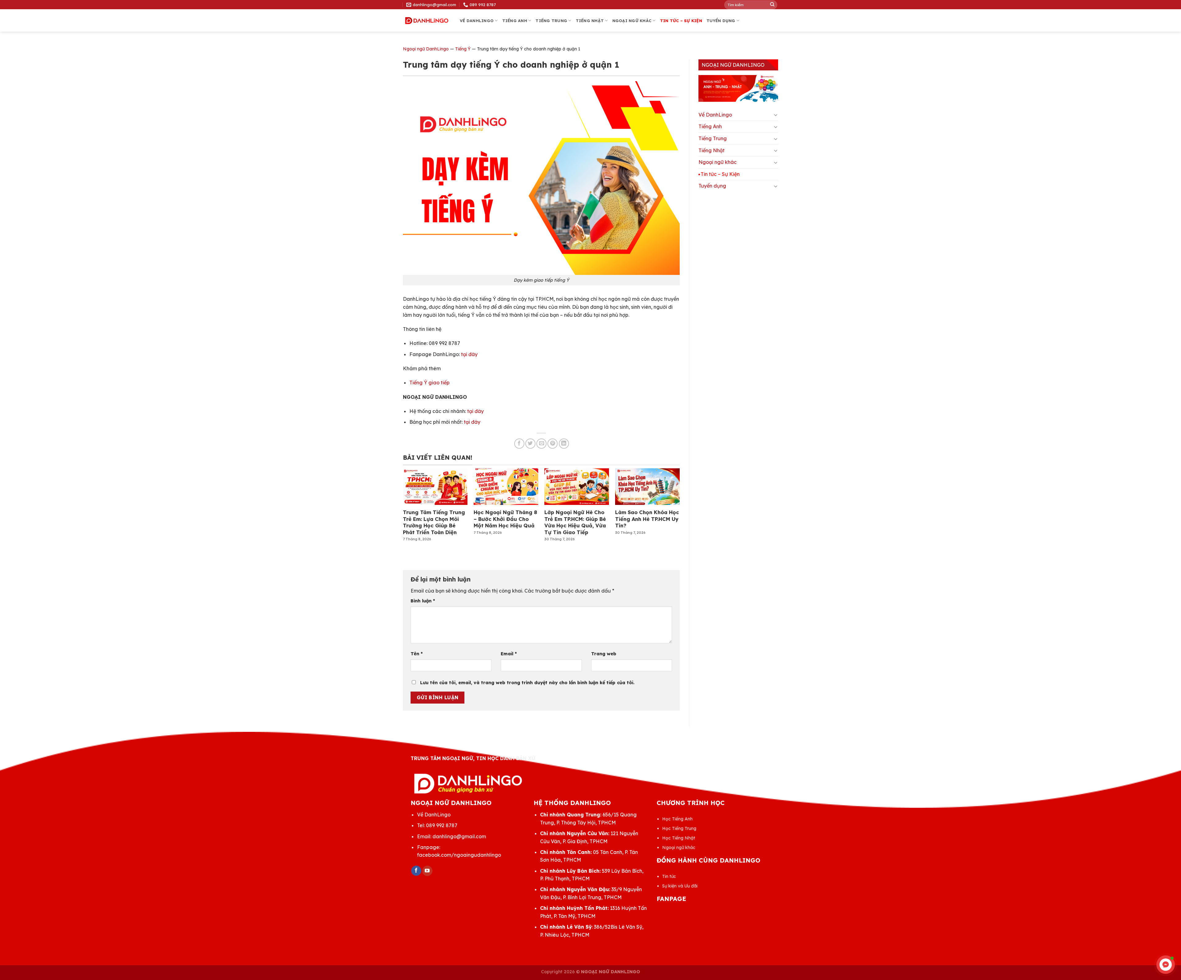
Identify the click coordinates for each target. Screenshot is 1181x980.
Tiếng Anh (514, 20)
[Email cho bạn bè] (541, 443)
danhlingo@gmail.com (459, 836)
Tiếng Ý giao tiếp (429, 382)
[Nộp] (772, 4)
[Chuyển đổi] (775, 114)
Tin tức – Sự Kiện (681, 20)
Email (509, 654)
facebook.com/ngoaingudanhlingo (459, 855)
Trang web (603, 654)
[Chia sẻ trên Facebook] (519, 443)
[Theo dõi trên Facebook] (416, 871)
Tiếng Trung (551, 20)
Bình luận (423, 601)
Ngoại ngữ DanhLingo (426, 49)
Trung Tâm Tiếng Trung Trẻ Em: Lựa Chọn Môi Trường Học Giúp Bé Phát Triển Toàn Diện (434, 522)
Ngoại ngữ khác (632, 20)
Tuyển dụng (720, 20)
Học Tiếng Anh (677, 819)
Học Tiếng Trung (679, 828)
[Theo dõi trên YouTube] (427, 871)
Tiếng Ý (463, 49)
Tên (417, 654)
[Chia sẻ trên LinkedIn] (564, 443)
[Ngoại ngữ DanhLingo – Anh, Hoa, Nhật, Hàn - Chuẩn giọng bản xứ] (427, 20)
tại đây (469, 354)
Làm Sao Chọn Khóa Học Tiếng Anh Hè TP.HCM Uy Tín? (647, 519)
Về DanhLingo (477, 20)
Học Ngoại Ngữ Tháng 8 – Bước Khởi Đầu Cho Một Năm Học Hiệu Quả (505, 519)
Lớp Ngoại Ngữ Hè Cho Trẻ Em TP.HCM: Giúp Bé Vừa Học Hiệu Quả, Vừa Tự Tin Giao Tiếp (575, 522)
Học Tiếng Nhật (678, 838)
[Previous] (413, 500)
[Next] (669, 500)
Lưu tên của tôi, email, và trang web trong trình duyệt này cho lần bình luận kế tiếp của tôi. (527, 682)
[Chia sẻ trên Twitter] (530, 443)
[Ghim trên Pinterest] (552, 443)
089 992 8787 (441, 825)
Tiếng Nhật (590, 20)
